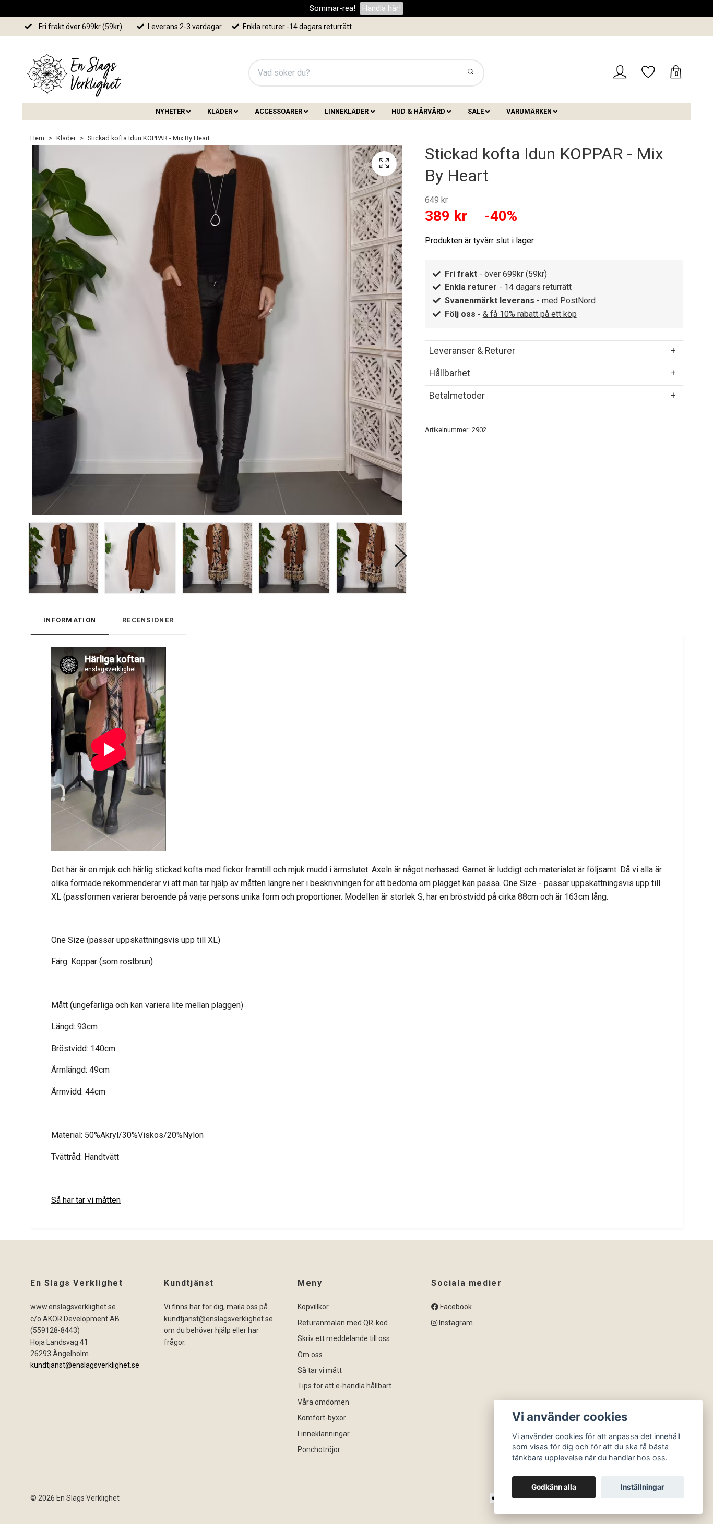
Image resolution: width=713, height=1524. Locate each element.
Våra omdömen (323, 1402)
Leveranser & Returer (472, 351)
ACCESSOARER (278, 111)
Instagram (455, 1323)
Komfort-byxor (322, 1418)
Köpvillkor (313, 1306)
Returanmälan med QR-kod (343, 1323)
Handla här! (381, 8)
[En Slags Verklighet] (74, 73)
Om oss (310, 1354)
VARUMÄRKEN (529, 111)
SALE (476, 111)
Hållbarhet (449, 373)
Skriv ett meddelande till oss (344, 1338)
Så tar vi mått (320, 1370)
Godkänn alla (553, 1487)
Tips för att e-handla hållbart (344, 1386)
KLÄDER (219, 111)
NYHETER (170, 111)
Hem (37, 138)
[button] (400, 555)
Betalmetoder (457, 395)
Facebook (455, 1306)
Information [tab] (69, 620)
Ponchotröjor (319, 1449)
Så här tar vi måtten (86, 1200)
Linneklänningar (324, 1434)
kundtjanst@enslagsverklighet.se (84, 1365)
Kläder (66, 138)
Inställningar (642, 1487)
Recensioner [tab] (148, 620)
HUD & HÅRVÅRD (418, 111)
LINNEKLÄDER (347, 111)
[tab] (554, 350)
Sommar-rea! (332, 8)
